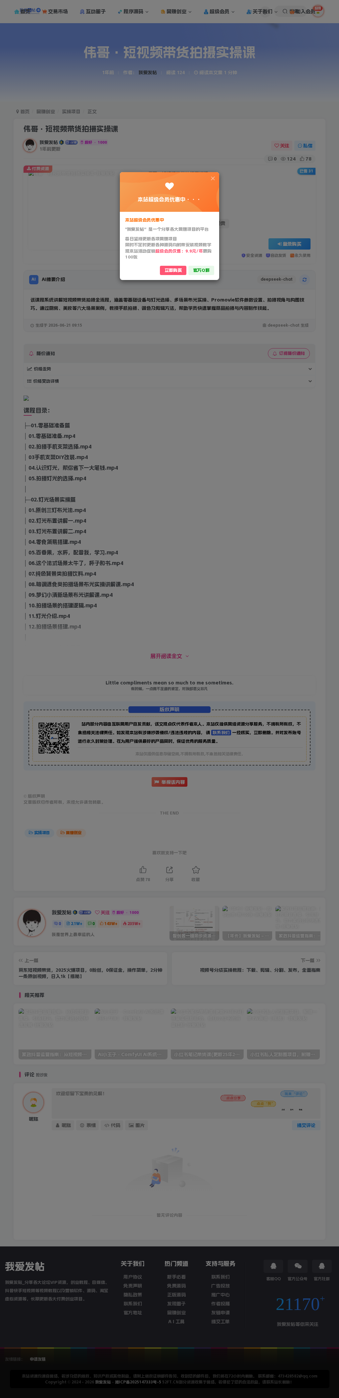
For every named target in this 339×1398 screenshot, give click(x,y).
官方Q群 (201, 270)
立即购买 (173, 270)
